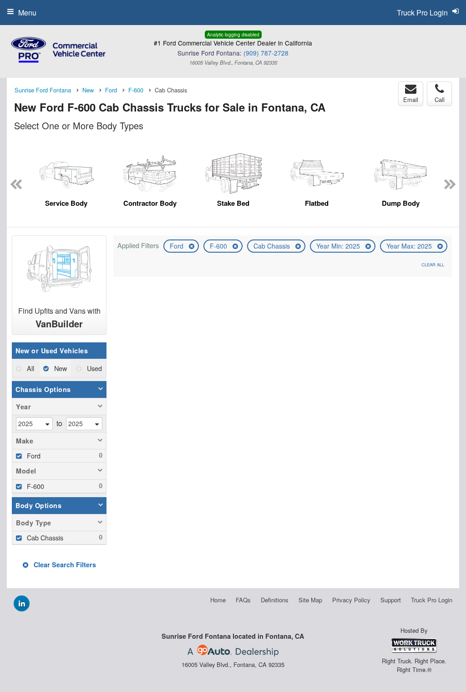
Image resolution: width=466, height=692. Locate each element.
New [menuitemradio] (59, 368)
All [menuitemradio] (29, 368)
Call (440, 99)
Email (410, 99)
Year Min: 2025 (339, 245)
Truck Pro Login (431, 599)
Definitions (275, 599)
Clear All (432, 264)
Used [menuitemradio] (93, 368)
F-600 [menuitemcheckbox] (34, 486)
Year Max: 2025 (410, 245)
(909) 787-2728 (266, 52)
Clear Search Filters (64, 564)
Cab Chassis (272, 245)
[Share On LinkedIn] (22, 603)
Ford (177, 245)
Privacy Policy (351, 599)
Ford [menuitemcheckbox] (33, 455)
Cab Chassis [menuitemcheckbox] (44, 537)
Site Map (310, 599)
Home (218, 599)
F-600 (219, 245)
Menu (27, 12)
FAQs (243, 599)
